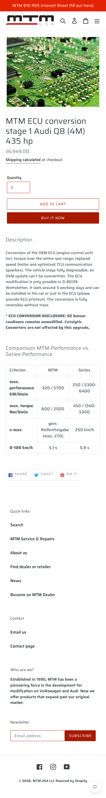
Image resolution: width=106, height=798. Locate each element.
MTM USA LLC (44, 781)
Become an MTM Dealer (32, 594)
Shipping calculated (23, 160)
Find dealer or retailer (30, 567)
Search (16, 525)
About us (18, 553)
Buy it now (53, 218)
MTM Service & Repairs (32, 539)
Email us (18, 632)
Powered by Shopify (71, 781)
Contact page (22, 646)
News (15, 580)
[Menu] (97, 20)
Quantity (14, 177)
